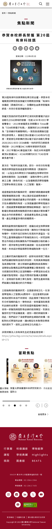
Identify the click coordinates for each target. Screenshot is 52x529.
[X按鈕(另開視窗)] (33, 494)
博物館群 (38, 448)
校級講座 (22, 448)
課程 (7, 454)
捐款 (7, 460)
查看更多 (42, 414)
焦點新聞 (12, 13)
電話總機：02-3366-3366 (26, 480)
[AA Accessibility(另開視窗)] (30, 504)
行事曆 (8, 448)
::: (1, 428)
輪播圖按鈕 (3, 405)
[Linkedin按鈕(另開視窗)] (25, 494)
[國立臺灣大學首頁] (16, 4)
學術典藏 (22, 454)
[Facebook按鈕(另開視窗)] (16, 494)
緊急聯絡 (10, 517)
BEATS (37, 460)
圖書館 (20, 460)
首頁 (4, 13)
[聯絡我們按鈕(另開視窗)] (18, 504)
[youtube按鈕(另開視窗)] (41, 494)
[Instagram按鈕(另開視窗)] (8, 494)
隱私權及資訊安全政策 (36, 517)
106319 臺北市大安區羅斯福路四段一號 (26, 474)
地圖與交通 (21, 517)
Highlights (40, 454)
